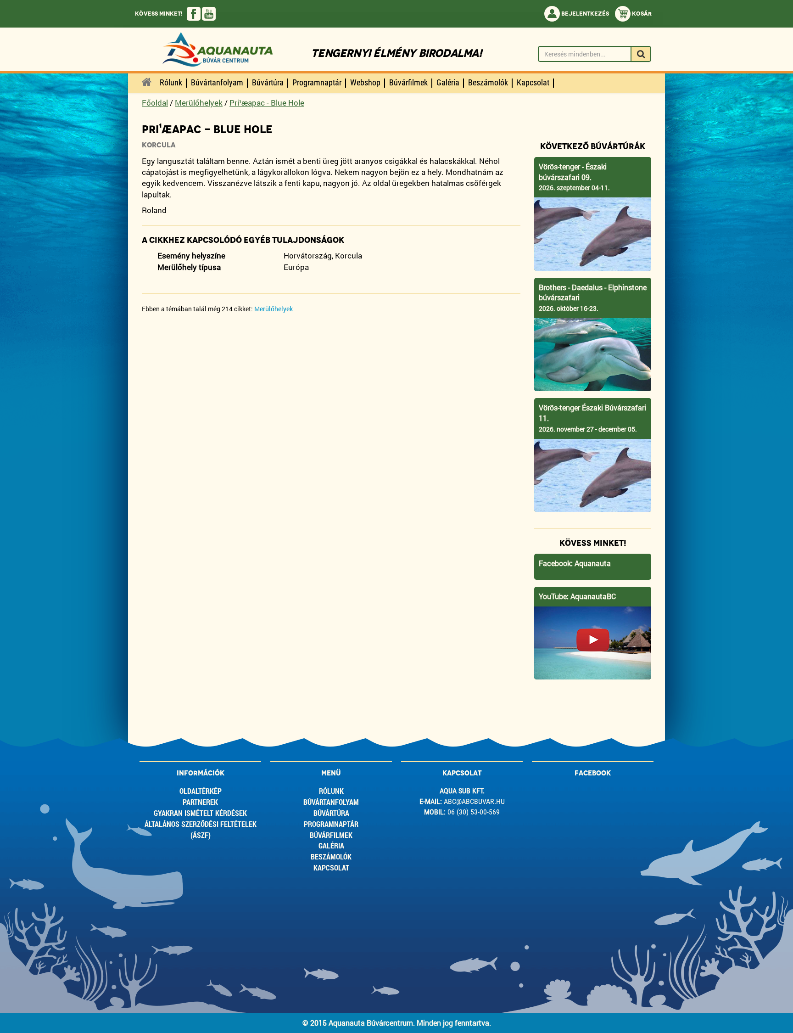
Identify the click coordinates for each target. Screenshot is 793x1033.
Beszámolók (331, 856)
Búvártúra (331, 813)
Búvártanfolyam (331, 802)
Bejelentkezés (584, 14)
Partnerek (200, 802)
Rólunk (331, 791)
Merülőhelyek (199, 102)
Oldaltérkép (200, 791)
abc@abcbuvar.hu (474, 801)
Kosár (641, 14)
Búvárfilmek (331, 835)
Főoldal (155, 102)
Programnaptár (331, 824)
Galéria (331, 845)
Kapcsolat (331, 867)
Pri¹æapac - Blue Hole (266, 102)
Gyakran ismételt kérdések (200, 813)
